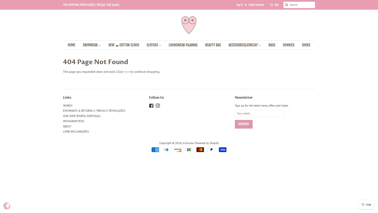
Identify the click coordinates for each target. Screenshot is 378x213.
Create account (256, 5)
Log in (239, 5)
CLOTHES (153, 45)
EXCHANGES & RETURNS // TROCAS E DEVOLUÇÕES (94, 110)
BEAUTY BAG (213, 45)
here (127, 72)
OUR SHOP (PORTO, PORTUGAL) (81, 116)
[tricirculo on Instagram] (158, 106)
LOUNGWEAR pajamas (183, 45)
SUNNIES (288, 45)
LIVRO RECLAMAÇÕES (76, 131)
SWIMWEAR (90, 45)
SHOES (306, 45)
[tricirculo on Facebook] (151, 106)
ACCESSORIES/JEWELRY (243, 45)
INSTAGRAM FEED (73, 121)
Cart (277, 5)
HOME (71, 45)
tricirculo (188, 143)
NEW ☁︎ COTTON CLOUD (123, 45)
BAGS (272, 45)
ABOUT (67, 126)
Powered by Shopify (207, 143)
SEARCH (67, 105)
